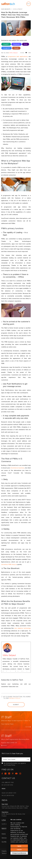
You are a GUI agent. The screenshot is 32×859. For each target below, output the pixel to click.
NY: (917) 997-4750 (7, 785)
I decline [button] (19, 849)
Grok (25, 44)
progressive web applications (18, 56)
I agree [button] (19, 846)
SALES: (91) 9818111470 (9, 793)
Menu (28, 3)
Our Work (5, 842)
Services (4, 838)
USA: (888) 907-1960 (8, 782)
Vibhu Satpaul (14, 52)
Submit (16, 704)
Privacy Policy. (15, 698)
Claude (16, 48)
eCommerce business (17, 468)
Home (4, 834)
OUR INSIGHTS (6, 9)
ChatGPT (6, 44)
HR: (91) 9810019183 (8, 795)
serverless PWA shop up (9, 564)
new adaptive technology (22, 628)
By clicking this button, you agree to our (17, 697)
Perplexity (16, 44)
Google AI (6, 48)
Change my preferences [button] (19, 853)
